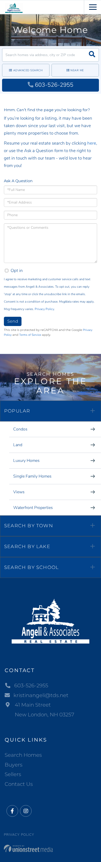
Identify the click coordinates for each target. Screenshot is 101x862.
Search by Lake (27, 546)
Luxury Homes (26, 460)
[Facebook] (12, 811)
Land (17, 445)
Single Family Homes (32, 476)
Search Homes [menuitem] (23, 755)
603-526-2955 (54, 85)
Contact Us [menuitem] (19, 784)
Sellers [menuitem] (13, 774)
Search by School (31, 567)
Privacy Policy (44, 309)
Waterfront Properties (33, 508)
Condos (20, 429)
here (91, 143)
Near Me (77, 70)
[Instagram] (25, 811)
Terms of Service (30, 335)
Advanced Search (28, 70)
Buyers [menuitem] (14, 765)
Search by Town (28, 526)
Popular (17, 411)
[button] (92, 55)
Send (12, 321)
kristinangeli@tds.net (40, 695)
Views (19, 492)
